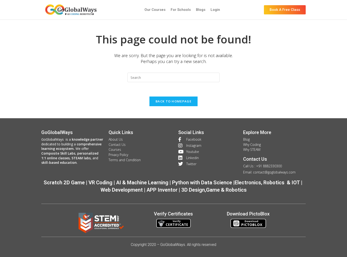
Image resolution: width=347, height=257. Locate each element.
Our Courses (154, 10)
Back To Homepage (173, 101)
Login (215, 10)
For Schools (181, 10)
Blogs (200, 10)
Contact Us (255, 159)
